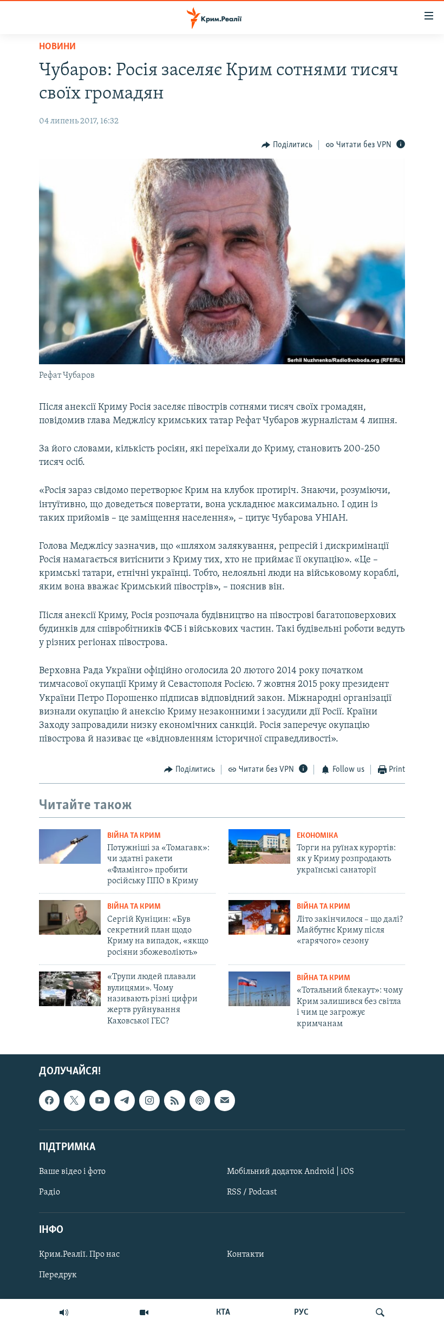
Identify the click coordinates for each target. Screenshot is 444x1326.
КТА (223, 1312)
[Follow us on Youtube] (99, 1100)
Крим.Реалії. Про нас (79, 1254)
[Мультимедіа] (144, 1312)
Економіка (317, 836)
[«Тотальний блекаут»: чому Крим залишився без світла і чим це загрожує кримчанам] (259, 988)
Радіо (49, 1192)
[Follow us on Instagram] (149, 1100)
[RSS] (174, 1100)
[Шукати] (380, 1312)
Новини (57, 47)
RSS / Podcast (252, 1192)
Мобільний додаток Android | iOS (290, 1171)
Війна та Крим (134, 836)
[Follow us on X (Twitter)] (74, 1100)
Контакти (245, 1254)
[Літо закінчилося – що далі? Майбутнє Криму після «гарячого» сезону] (259, 917)
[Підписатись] (224, 1100)
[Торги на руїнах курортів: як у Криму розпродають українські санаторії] (259, 846)
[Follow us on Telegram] (124, 1100)
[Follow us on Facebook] (49, 1100)
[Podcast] (200, 1100)
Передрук (58, 1275)
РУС (301, 1312)
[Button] (287, 145)
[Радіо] (64, 1312)
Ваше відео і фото (72, 1171)
